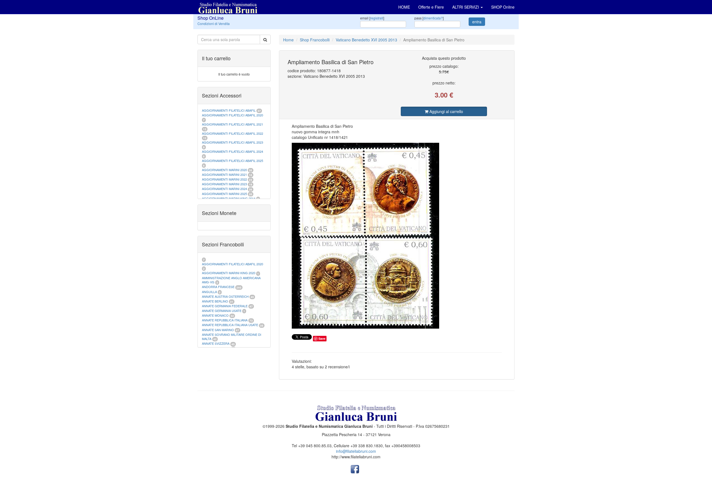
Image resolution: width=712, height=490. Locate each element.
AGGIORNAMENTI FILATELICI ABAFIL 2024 (232, 151)
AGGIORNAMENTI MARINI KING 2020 (228, 273)
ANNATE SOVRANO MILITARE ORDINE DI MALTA (231, 336)
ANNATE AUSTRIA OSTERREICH (225, 296)
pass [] (429, 18)
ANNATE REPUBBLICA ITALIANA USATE (230, 324)
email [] (372, 18)
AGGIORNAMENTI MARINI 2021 (224, 174)
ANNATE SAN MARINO (218, 330)
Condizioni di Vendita (213, 23)
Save (321, 338)
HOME (404, 7)
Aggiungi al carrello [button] (445, 111)
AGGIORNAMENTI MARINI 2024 (224, 188)
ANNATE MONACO (215, 315)
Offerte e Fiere (431, 7)
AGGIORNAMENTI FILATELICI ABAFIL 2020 (232, 115)
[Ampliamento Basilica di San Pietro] (397, 236)
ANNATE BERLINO (215, 301)
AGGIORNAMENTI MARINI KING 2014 (228, 198)
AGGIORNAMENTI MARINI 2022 (224, 179)
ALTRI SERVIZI (466, 7)
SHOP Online (503, 7)
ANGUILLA (209, 291)
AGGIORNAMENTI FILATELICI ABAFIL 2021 (232, 124)
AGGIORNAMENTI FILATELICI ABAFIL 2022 (232, 133)
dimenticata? (433, 18)
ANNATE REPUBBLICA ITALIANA (225, 320)
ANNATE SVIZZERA (215, 343)
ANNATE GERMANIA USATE (221, 310)
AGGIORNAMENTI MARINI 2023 (224, 184)
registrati (376, 18)
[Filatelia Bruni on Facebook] (355, 468)
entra (476, 21)
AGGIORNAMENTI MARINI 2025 (224, 193)
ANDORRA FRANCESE (218, 286)
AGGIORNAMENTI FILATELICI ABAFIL (229, 110)
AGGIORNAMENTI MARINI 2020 (224, 170)
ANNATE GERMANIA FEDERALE (225, 306)
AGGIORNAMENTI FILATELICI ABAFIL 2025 (232, 160)
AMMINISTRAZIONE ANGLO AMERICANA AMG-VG (231, 280)
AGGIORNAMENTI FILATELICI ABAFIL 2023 (232, 142)
